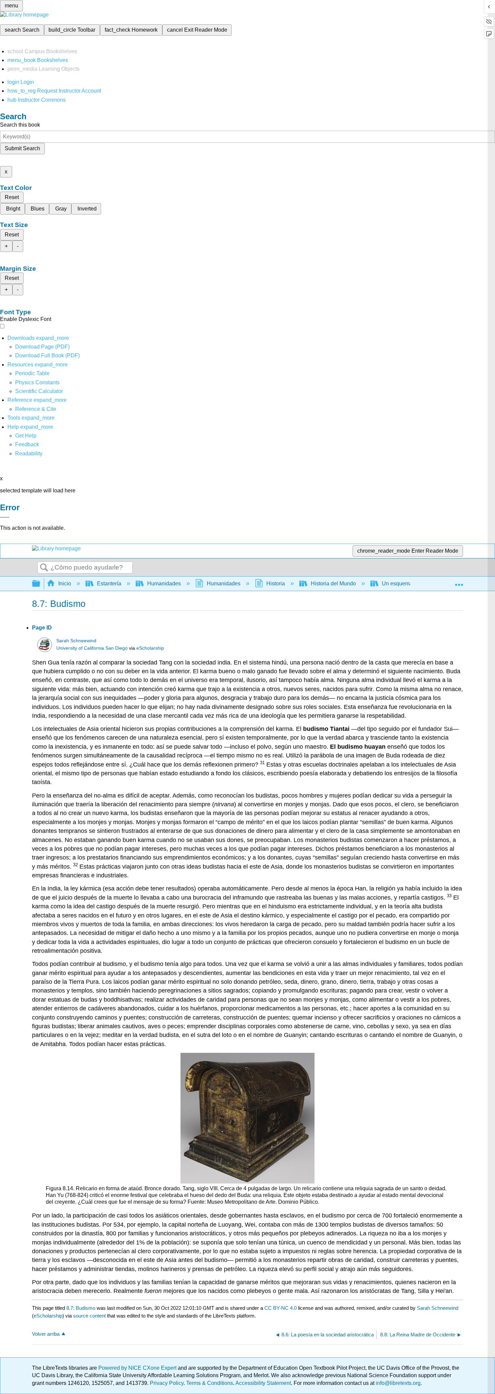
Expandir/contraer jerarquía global (40, 583)
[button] (27, 444)
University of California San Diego (92, 648)
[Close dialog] (4, 517)
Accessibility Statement (263, 1383)
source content (89, 1316)
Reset (12, 197)
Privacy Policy (167, 1383)
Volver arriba (46, 1334)
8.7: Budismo (80, 1308)
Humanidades (164, 583)
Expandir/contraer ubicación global (459, 582)
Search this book (20, 125)
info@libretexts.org (397, 1383)
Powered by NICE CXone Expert (138, 1368)
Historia (275, 583)
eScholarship (150, 648)
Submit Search (22, 148)
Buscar (44, 568)
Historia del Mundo (333, 583)
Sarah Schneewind (76, 640)
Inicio (64, 583)
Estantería (109, 583)
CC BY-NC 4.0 (280, 1308)
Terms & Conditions (209, 1383)
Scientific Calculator (39, 391)
